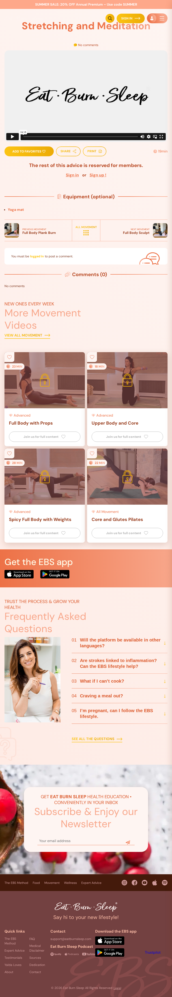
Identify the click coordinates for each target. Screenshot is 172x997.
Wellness (70, 883)
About (8, 972)
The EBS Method (16, 883)
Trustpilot (153, 952)
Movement (52, 883)
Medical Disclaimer (36, 948)
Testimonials (13, 958)
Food (36, 883)
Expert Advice (91, 883)
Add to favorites (27, 151)
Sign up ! (98, 175)
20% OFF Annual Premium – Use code (86, 4)
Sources (35, 958)
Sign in (72, 175)
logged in (37, 256)
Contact (35, 972)
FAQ (32, 939)
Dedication (37, 965)
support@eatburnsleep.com (70, 939)
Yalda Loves (13, 965)
